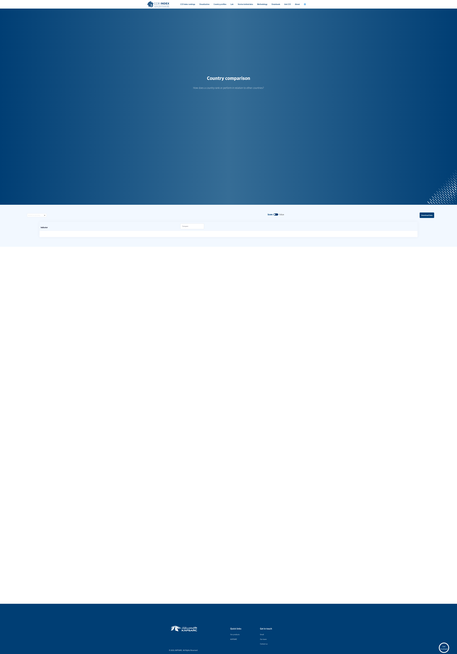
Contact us (264, 643)
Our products (235, 634)
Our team (263, 639)
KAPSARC (233, 639)
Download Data (426, 215)
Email (262, 634)
